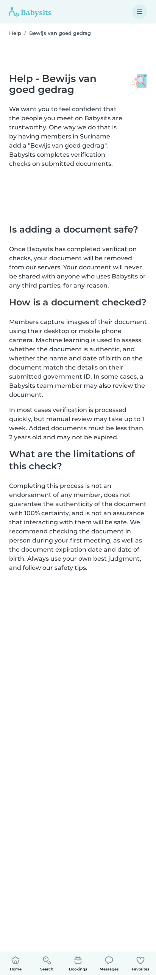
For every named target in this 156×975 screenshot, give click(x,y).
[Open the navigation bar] (140, 12)
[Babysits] (30, 11)
